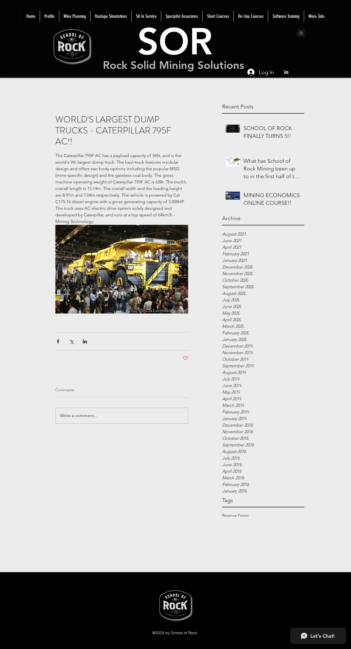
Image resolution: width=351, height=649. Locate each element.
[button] (300, 31)
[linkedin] (286, 72)
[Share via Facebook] (58, 341)
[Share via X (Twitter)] (71, 341)
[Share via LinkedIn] (84, 341)
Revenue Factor (235, 515)
